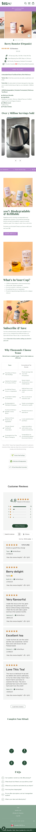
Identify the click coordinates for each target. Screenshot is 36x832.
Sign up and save (17, 821)
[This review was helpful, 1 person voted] (24, 655)
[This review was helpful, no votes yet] (24, 557)
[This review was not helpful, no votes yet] (27, 557)
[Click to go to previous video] (15, 160)
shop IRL (18, 816)
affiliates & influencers (18, 813)
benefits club (18, 810)
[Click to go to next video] (20, 160)
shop (18, 807)
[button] (3, 828)
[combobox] (26, 539)
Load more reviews (18, 707)
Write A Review (20, 526)
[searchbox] (10, 534)
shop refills (10, 233)
